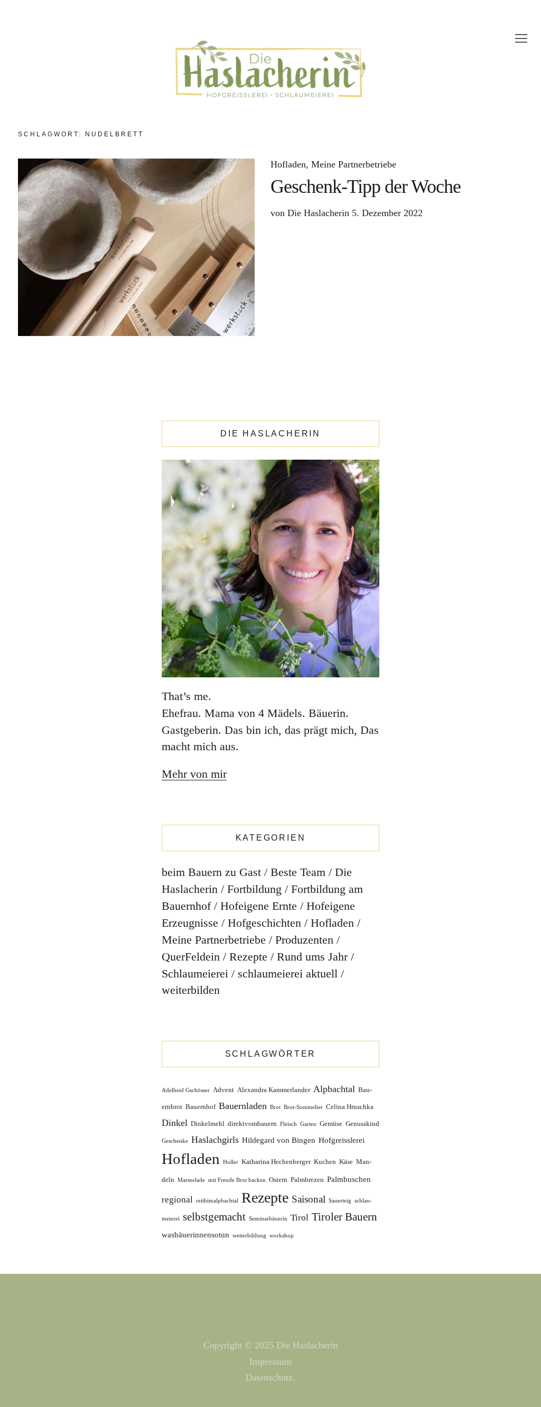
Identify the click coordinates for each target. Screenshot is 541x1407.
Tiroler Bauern (344, 1216)
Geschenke (175, 1141)
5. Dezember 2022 (387, 213)
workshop (281, 1235)
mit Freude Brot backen (237, 1180)
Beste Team (297, 872)
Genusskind (362, 1124)
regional (177, 1200)
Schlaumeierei (195, 973)
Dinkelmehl (208, 1124)
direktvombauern (252, 1124)
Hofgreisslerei (342, 1140)
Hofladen (288, 164)
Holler (230, 1162)
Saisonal (308, 1199)
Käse (346, 1162)
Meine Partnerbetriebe (353, 164)
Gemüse (331, 1124)
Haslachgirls (215, 1139)
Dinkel (175, 1122)
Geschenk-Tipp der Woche (365, 186)
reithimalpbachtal (217, 1201)
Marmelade (191, 1180)
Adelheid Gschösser (186, 1090)
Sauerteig (340, 1201)
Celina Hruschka (350, 1107)
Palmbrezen (307, 1180)
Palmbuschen (349, 1179)
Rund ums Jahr (312, 956)
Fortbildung (254, 889)
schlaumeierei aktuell (288, 973)
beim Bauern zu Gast (211, 872)
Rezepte (248, 956)
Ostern (278, 1180)
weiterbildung (249, 1235)
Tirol (300, 1218)
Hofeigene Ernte (258, 905)
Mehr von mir (194, 773)
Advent (223, 1090)
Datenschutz (269, 1377)
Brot (275, 1107)
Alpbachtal (334, 1089)
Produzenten (304, 939)
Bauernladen (243, 1106)
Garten (308, 1124)
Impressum (270, 1361)
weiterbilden (191, 989)
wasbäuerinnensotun (195, 1235)
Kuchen (325, 1162)
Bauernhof (200, 1107)
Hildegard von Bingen (278, 1140)
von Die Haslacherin (309, 213)
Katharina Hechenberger (276, 1162)
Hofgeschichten (264, 922)
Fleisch (288, 1124)
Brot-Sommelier (303, 1107)
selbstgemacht (214, 1216)
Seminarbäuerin (268, 1219)
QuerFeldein (191, 956)
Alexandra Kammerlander (273, 1090)
